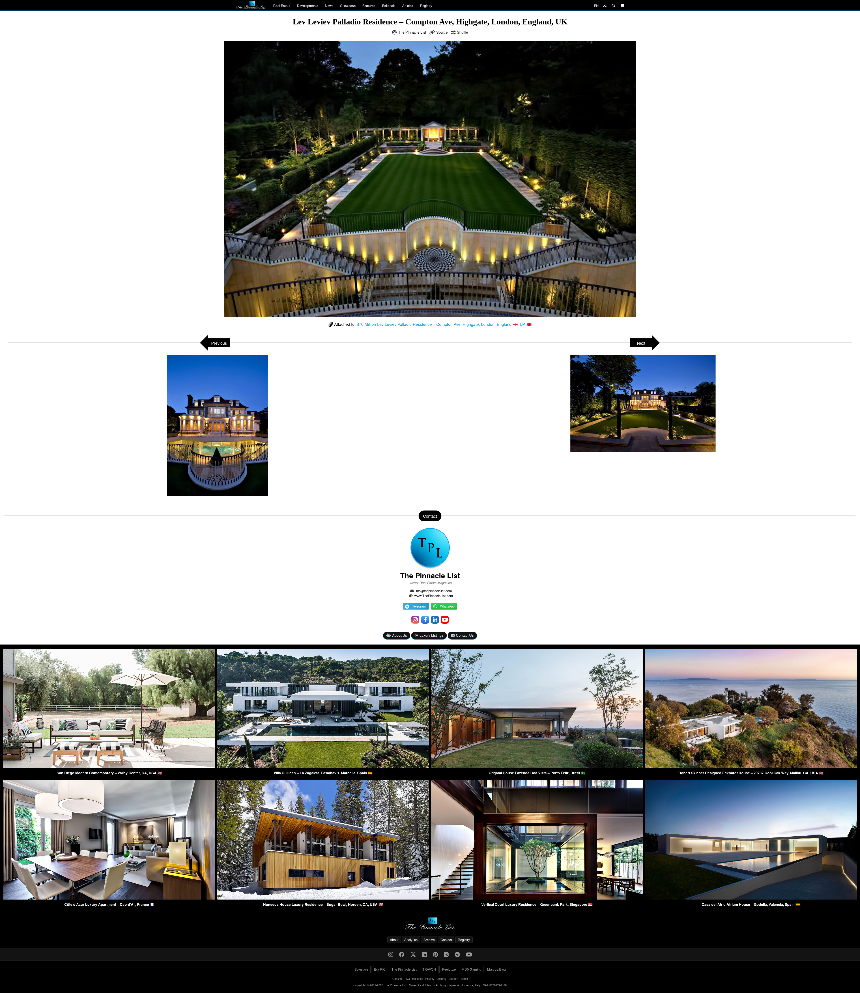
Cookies (397, 978)
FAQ (407, 978)
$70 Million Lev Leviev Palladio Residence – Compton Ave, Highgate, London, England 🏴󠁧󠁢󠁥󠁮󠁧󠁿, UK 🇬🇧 (444, 324)
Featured (368, 5)
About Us (399, 635)
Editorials (389, 5)
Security (441, 978)
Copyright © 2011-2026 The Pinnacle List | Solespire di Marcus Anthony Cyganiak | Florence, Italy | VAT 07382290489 (430, 985)
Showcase (348, 5)
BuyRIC (380, 969)
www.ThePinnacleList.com (433, 595)
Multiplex (417, 978)
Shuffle (462, 32)
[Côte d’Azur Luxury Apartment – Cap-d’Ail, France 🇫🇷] (109, 898)
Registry (426, 5)
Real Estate (281, 5)
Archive (429, 939)
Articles (407, 5)
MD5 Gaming (471, 969)
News (329, 5)
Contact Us (465, 635)
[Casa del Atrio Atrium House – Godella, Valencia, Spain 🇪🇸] (751, 898)
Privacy (429, 978)
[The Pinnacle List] (430, 924)
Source (442, 32)
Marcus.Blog (496, 969)
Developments (307, 5)
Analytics (411, 939)
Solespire (361, 969)
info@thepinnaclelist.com (433, 590)
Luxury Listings (431, 635)
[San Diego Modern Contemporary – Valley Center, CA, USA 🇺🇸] (109, 766)
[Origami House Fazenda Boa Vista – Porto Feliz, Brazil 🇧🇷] (537, 766)
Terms (464, 978)
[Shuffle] (605, 5)
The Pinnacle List (412, 32)
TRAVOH (429, 969)
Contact (446, 939)
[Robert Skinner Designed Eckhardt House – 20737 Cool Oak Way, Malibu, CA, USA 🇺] (751, 766)
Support (453, 978)
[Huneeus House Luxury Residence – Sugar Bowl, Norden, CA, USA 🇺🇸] (323, 898)
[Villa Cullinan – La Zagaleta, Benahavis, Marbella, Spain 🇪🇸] (323, 766)
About (394, 939)
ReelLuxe (449, 969)
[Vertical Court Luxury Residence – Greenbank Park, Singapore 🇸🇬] (537, 898)
